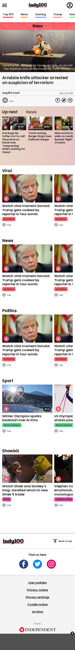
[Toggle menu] (5, 5)
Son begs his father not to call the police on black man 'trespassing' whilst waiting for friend (13, 142)
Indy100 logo (38, 5)
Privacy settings (37, 597)
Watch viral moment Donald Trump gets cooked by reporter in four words (26, 210)
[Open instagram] (51, 564)
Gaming (40, 14)
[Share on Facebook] (57, 100)
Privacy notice (37, 590)
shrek (6, 499)
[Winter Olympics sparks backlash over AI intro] (27, 399)
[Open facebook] (23, 564)
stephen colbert (64, 499)
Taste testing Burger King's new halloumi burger (40, 136)
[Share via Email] (70, 100)
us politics (9, 219)
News (24, 14)
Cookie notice (37, 604)
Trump (57, 14)
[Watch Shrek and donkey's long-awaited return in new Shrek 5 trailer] (27, 468)
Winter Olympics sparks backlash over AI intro (21, 418)
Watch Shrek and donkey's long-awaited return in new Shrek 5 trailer (25, 490)
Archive (37, 612)
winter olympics (12, 425)
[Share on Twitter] (64, 100)
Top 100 (8, 14)
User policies (37, 583)
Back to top (65, 541)
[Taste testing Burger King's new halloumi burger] (40, 123)
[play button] (37, 51)
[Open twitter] (37, 564)
